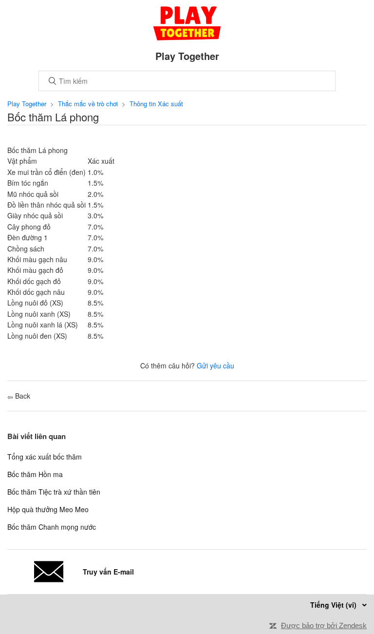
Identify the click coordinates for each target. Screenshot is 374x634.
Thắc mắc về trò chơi (88, 103)
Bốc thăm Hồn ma (35, 474)
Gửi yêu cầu (215, 365)
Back (21, 396)
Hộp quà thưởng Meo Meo (48, 509)
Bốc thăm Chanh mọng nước (51, 527)
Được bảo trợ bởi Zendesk (324, 625)
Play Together (26, 103)
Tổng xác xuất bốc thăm (44, 456)
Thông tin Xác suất (156, 103)
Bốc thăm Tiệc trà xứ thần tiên (53, 492)
